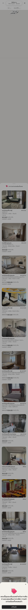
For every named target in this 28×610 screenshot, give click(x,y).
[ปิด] (25, 584)
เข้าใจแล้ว (14, 607)
